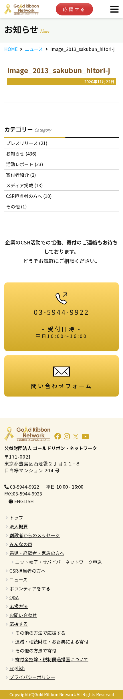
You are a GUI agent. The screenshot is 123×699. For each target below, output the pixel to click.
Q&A (14, 597)
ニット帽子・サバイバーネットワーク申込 (58, 561)
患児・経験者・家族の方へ (36, 552)
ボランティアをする (29, 588)
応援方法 (18, 606)
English (17, 668)
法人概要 (18, 526)
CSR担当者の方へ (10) (29, 195)
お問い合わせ (23, 615)
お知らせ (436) (21, 153)
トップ (16, 517)
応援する (74, 9)
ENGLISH (23, 501)
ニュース (34, 48)
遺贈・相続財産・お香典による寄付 (51, 641)
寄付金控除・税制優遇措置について (51, 659)
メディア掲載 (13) (24, 185)
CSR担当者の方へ (27, 570)
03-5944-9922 (24, 486)
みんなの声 (20, 544)
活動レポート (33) (24, 164)
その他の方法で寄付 (35, 650)
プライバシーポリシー (32, 677)
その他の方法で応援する (40, 632)
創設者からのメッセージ (34, 535)
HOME (10, 48)
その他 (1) (16, 206)
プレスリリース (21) (26, 143)
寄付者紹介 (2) (21, 174)
